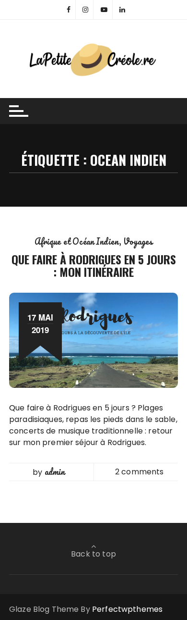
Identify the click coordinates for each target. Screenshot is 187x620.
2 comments (139, 471)
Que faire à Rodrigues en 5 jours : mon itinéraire (94, 265)
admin (55, 471)
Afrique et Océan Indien (77, 241)
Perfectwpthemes (127, 609)
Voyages (137, 241)
